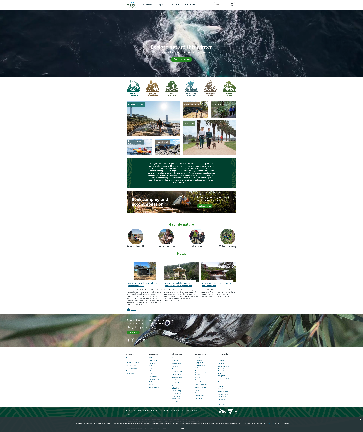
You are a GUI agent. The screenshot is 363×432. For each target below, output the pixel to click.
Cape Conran (176, 369)
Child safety (221, 361)
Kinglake (174, 385)
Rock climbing (153, 382)
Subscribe (133, 332)
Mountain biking (154, 379)
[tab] (133, 89)
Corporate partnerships (199, 381)
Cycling (151, 368)
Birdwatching (153, 361)
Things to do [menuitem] (161, 5)
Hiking (151, 371)
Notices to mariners (224, 391)
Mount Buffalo (176, 393)
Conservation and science (200, 366)
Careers (197, 377)
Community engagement (199, 362)
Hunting (151, 374)
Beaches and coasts (132, 363)
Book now (206, 206)
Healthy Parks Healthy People (222, 370)
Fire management (223, 366)
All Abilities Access (201, 358)
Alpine (174, 358)
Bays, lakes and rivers (131, 359)
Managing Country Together (223, 385)
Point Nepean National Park (176, 397)
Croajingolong (176, 374)
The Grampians (177, 380)
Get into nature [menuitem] (190, 5)
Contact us (221, 363)
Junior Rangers (153, 376)
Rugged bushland (131, 368)
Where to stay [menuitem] (175, 5)
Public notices (222, 404)
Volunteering (199, 398)
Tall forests (129, 371)
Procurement (222, 399)
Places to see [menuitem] (147, 5)
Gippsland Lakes (177, 377)
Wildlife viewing (154, 387)
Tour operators (199, 396)
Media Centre (222, 389)
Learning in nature (201, 385)
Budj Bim (175, 366)
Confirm (181, 428)
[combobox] (224, 4)
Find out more (181, 59)
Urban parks (130, 374)
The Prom (175, 401)
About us (220, 358)
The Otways (175, 382)
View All (133, 310)
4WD (150, 358)
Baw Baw (175, 361)
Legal (182, 410)
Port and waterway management (224, 395)
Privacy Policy (270, 423)
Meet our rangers (200, 387)
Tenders (197, 393)
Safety (197, 390)
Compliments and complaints (152, 410)
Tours (151, 384)
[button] (232, 4)
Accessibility (138, 410)
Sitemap (194, 410)
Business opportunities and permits (200, 372)
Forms (220, 381)
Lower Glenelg (176, 391)
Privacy (129, 336)
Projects (220, 402)
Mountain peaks (131, 365)
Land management (224, 378)
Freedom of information (171, 410)
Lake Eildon (175, 388)
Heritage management (222, 375)
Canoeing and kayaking (153, 364)
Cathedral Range (177, 371)
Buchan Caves (176, 363)
